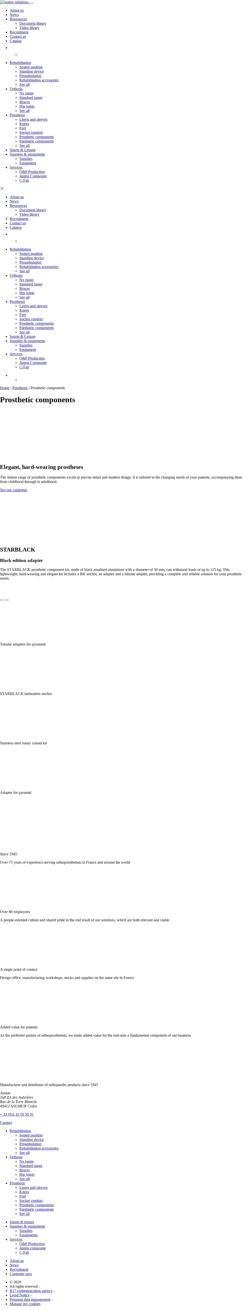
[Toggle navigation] (31, 3)
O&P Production (32, 172)
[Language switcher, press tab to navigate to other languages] (12, 375)
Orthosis (16, 89)
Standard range (30, 97)
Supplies (25, 159)
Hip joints (26, 106)
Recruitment (19, 32)
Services (16, 167)
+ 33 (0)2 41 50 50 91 (17, 1114)
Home (4, 388)
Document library (32, 23)
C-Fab (24, 180)
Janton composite (32, 1248)
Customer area (21, 1274)
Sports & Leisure (23, 150)
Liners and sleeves (33, 119)
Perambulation (30, 76)
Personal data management (30, 1299)
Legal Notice (20, 1295)
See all (24, 84)
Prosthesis (17, 115)
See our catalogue (13, 490)
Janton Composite (33, 176)
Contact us (18, 36)
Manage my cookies (25, 1304)
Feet (22, 128)
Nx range (26, 93)
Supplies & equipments (27, 154)
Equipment (27, 163)
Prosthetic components (36, 137)
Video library (29, 28)
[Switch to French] (22, 54)
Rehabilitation (20, 63)
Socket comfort (31, 132)
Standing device (31, 71)
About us (17, 10)
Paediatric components (36, 141)
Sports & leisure (22, 1222)
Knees (24, 124)
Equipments (28, 1235)
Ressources (18, 19)
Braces (24, 102)
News (14, 15)
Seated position (31, 67)
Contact (6, 1123)
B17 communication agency (31, 1291)
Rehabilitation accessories (39, 80)
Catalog (16, 41)
